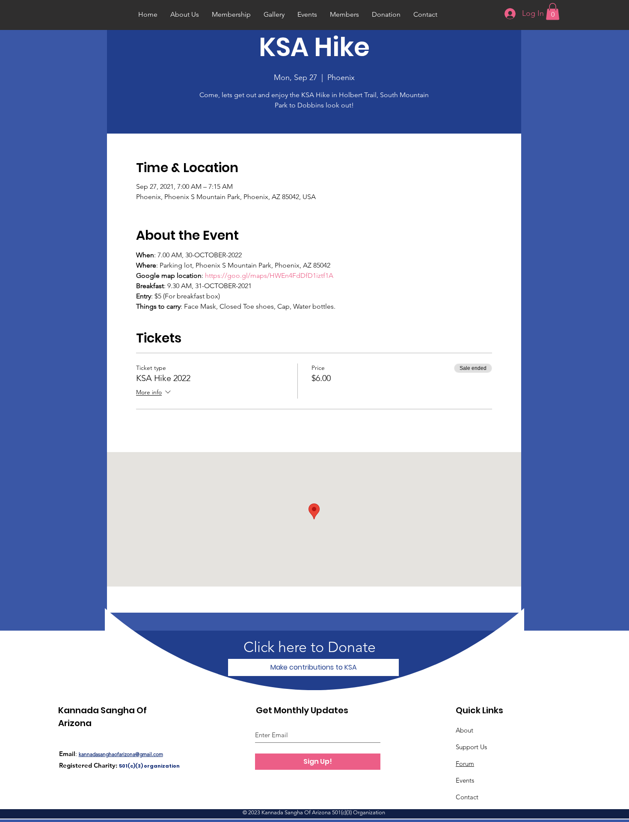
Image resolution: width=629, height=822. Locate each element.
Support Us (471, 747)
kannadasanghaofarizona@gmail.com (121, 754)
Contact (467, 797)
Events (465, 780)
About (464, 730)
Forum (465, 763)
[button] (553, 11)
